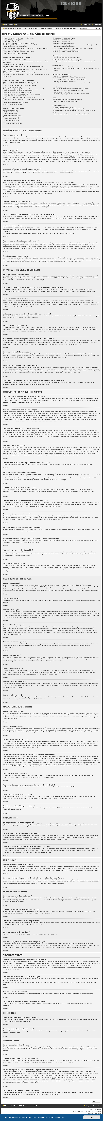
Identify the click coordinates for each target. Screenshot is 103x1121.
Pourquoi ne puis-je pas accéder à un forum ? (17, 92)
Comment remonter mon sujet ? (13, 104)
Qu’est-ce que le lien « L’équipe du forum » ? (66, 52)
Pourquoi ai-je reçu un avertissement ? (15, 96)
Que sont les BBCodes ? (10, 110)
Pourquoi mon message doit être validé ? (16, 102)
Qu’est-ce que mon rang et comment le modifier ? (19, 73)
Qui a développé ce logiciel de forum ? (65, 107)
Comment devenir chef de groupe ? (64, 46)
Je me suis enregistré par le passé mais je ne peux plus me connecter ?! (25, 48)
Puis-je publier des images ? (12, 115)
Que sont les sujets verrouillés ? (12, 122)
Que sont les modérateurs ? (61, 41)
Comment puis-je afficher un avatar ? (15, 71)
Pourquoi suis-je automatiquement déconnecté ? (18, 52)
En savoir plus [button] (59, 1117)
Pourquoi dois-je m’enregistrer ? (13, 40)
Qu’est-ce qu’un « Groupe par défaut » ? (65, 50)
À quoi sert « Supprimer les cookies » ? (15, 53)
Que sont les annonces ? (11, 118)
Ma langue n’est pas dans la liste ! (14, 68)
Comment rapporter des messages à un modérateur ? (20, 97)
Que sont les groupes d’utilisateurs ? (64, 43)
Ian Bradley (98, 1109)
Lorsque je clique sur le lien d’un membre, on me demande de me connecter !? (26, 75)
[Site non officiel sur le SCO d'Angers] (30, 11)
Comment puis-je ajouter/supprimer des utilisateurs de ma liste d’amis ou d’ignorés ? (76, 69)
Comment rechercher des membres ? (64, 81)
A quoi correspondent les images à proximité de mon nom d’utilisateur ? (26, 69)
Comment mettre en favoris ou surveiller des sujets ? (69, 90)
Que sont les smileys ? (10, 113)
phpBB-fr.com (97, 1113)
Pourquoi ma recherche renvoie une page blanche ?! (69, 79)
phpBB (59, 331)
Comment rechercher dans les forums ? (65, 76)
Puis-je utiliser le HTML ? (10, 112)
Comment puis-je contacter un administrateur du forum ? (71, 114)
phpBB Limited (57, 1047)
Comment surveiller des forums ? (63, 92)
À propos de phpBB (86, 1049)
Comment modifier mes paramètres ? (15, 59)
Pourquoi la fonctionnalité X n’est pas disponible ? (68, 109)
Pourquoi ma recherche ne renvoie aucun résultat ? (69, 78)
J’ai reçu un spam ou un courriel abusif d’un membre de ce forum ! (74, 61)
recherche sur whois (37, 1073)
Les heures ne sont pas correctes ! (13, 64)
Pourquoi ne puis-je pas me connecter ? (15, 46)
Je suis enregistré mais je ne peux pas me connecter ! (20, 45)
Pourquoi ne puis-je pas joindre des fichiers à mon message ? (22, 94)
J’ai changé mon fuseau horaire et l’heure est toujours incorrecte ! (23, 66)
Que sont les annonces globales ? (13, 117)
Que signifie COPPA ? (9, 41)
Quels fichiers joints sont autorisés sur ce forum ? (68, 99)
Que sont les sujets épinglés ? (12, 120)
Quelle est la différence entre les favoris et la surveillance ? (71, 89)
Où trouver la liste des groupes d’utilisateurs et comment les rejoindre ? (75, 45)
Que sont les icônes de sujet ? (12, 124)
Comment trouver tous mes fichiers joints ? (66, 101)
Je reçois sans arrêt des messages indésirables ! (68, 59)
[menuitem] (15, 24)
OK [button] (92, 1117)
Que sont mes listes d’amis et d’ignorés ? (65, 67)
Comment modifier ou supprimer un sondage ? (18, 90)
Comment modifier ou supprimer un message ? (18, 84)
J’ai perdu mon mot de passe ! (13, 50)
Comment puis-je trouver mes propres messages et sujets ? (71, 83)
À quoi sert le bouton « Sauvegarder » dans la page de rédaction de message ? (24, 100)
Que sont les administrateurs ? (62, 40)
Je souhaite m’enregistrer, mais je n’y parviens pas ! (19, 43)
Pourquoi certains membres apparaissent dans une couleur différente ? (75, 48)
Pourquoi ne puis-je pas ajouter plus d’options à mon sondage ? (23, 89)
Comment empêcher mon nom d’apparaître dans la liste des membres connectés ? (25, 62)
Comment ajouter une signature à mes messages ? (19, 85)
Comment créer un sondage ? (12, 87)
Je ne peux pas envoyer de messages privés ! (67, 57)
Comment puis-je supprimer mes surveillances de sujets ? (71, 94)
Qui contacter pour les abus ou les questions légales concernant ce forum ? (74, 111)
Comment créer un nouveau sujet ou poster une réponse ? (21, 82)
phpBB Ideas (7, 1062)
